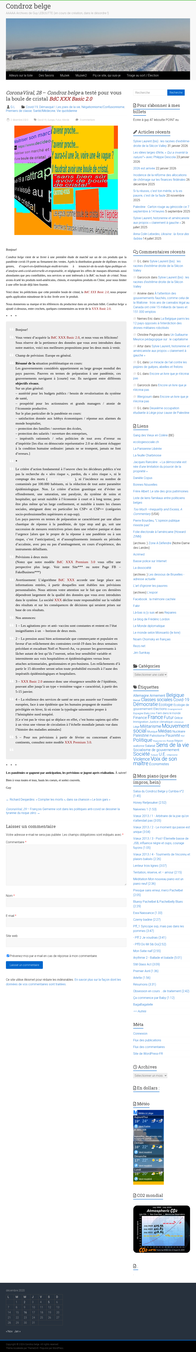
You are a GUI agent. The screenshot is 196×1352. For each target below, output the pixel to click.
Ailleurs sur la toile (21, 75)
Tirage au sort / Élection (143, 75)
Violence (141, 759)
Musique (152, 731)
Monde (65, 120)
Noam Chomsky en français (152, 639)
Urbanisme (172, 755)
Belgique (175, 695)
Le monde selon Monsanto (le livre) (156, 632)
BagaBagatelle (143, 1004)
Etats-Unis (149, 713)
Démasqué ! (47, 107)
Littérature (179, 722)
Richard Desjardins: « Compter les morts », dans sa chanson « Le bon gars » (58, 799)
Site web (12, 936)
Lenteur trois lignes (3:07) (150, 865)
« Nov (9, 1331)
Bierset (136, 700)
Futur (58, 120)
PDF (183, 736)
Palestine (141, 735)
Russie (170, 741)
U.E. (162, 754)
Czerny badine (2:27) (147, 919)
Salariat (150, 746)
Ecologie (166, 704)
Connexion (140, 1033)
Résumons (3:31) (144, 984)
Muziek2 (81, 75)
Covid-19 (32, 107)
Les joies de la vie (68, 107)
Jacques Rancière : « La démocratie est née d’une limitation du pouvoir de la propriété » (159, 466)
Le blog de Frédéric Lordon (151, 619)
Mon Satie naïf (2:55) (147, 951)
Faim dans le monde (168, 713)
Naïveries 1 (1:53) (145, 809)
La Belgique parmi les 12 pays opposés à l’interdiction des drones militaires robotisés (161, 323)
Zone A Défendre (160, 543)
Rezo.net (139, 646)
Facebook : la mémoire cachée (154, 599)
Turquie (154, 755)
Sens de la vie (172, 745)
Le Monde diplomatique (149, 626)
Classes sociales (156, 699)
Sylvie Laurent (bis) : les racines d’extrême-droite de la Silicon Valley (158, 265)
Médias (165, 731)
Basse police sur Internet (150, 561)
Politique (142, 740)
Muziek (64, 75)
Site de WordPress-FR (148, 1053)
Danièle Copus (142, 478)
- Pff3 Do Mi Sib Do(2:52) (149, 944)
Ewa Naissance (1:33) (147, 913)
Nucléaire (178, 731)
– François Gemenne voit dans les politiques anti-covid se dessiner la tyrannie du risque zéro (63, 811)
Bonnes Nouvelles (145, 484)
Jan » (17, 1331)
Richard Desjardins (61, 479)
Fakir (136, 606)
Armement (157, 696)
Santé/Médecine (44, 111)
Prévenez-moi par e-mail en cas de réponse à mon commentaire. (54, 956)
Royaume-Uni (159, 741)
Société (141, 754)
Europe (51, 120)
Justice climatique (161, 722)
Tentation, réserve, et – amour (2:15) (157, 872)
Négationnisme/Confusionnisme (103, 107)
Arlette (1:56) (141, 978)
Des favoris (46, 75)
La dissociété (142, 568)
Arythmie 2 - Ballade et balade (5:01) (157, 957)
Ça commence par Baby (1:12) (154, 998)
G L (13, 107)
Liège (136, 726)
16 (25, 1312)
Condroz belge (28, 6)
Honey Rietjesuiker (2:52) (149, 802)
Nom (10, 896)
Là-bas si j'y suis (144, 612)
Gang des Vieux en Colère (150, 435)
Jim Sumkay (141, 652)
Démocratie (145, 704)
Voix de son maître (155, 761)
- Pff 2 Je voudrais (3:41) (149, 937)
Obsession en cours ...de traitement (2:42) (161, 991)
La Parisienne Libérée (147, 448)
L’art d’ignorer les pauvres (150, 586)
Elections (160, 709)
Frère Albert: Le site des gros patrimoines (160, 491)
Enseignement (175, 709)
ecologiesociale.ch (146, 442)
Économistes (159, 764)
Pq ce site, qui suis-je (107, 75)
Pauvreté (173, 735)
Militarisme (150, 726)
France (155, 717)
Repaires (170, 612)
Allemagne (141, 695)
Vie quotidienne (67, 111)
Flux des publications (147, 1040)
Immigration (140, 722)
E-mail (11, 916)
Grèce (178, 718)
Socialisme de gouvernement (156, 750)
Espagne (138, 713)
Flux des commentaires (149, 1047)
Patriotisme (157, 735)
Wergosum (144, 396)
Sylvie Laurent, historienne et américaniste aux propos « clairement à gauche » (161, 350)
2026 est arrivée (144, 168)
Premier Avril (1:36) (145, 971)
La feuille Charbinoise (147, 455)
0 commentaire (87, 120)
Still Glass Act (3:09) (146, 964)
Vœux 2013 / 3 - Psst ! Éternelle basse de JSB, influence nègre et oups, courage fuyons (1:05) (161, 843)
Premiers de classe (19, 111)
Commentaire (16, 842)
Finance (140, 717)
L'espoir (152, 592)
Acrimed (139, 554)
